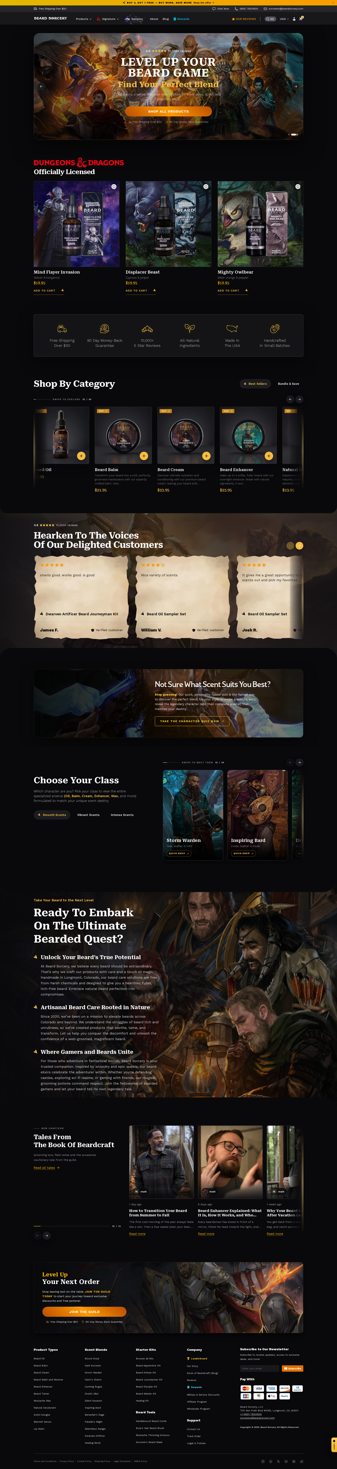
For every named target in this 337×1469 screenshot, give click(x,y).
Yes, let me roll (168, 757)
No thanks (168, 767)
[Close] (217, 689)
